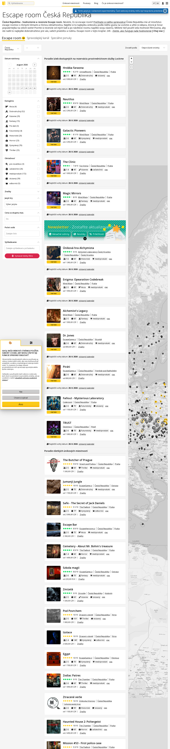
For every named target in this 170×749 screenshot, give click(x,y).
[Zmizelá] (54, 594)
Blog (96, 3)
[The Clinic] (54, 167)
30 (35, 88)
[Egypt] (54, 659)
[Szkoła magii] (54, 573)
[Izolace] (54, 637)
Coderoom (67, 402)
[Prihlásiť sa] (163, 3)
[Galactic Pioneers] (54, 135)
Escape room (13, 38)
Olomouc (115, 658)
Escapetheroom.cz (87, 528)
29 (30, 88)
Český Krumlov (87, 255)
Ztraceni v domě (86, 615)
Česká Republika (101, 71)
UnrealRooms (85, 71)
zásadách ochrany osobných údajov (19, 379)
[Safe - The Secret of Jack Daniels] (54, 508)
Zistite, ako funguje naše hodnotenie (132, 30)
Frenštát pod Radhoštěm (106, 370)
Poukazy (86, 3)
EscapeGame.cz (69, 339)
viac (108, 76)
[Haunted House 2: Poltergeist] (54, 727)
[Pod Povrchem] (54, 616)
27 (22, 88)
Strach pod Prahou (87, 464)
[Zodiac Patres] (54, 680)
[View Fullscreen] (131, 67)
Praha (113, 71)
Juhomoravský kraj (72, 704)
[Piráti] (54, 372)
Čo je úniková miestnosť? (113, 3)
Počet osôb (10, 227)
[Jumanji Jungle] (54, 487)
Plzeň (93, 427)
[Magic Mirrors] (54, 198)
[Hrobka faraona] (54, 73)
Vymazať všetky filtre (24, 256)
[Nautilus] (54, 104)
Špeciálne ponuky (61, 38)
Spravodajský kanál (38, 38)
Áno (21, 404)
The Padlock (84, 507)
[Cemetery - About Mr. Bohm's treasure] (54, 551)
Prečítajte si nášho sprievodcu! (109, 22)
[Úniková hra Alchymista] (54, 253)
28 (26, 88)
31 (10, 92)
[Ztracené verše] (54, 702)
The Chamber (84, 679)
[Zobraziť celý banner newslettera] (85, 238)
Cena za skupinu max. (14, 212)
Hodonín (108, 593)
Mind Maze (84, 103)
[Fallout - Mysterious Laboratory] (54, 403)
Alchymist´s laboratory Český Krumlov (94, 252)
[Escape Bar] (54, 530)
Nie (20, 392)
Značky (8, 191)
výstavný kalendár (86, 89)
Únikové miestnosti (71, 3)
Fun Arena (83, 166)
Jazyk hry (9, 198)
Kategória (9, 101)
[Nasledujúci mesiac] (34, 64)
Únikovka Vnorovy (87, 701)
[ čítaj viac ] (158, 30)
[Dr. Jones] (54, 340)
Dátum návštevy (12, 58)
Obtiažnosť (10, 158)
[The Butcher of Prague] (54, 465)
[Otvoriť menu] (167, 3)
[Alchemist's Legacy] (54, 316)
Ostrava (114, 485)
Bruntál (98, 339)
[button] (131, 58)
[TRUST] (54, 428)
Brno (114, 615)
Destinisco (67, 427)
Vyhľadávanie (11, 242)
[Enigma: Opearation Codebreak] (54, 284)
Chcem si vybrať (21, 398)
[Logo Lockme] (4, 3)
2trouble (82, 593)
